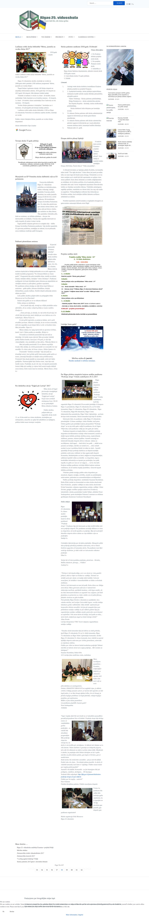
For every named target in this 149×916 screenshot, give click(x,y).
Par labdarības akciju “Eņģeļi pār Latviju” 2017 (32, 386)
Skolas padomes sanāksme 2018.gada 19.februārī (79, 47)
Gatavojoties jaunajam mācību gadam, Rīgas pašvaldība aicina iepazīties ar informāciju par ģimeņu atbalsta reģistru (119, 94)
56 (52, 870)
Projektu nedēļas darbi (69, 254)
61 (77, 870)
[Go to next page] (86, 868)
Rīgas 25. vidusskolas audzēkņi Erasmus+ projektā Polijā (35, 847)
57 (57, 870)
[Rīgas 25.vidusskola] (48, 20)
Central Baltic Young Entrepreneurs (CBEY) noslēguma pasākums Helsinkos (124, 131)
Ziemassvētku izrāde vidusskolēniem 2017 (30, 853)
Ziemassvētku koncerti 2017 (26, 856)
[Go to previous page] (33, 868)
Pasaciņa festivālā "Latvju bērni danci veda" (123, 119)
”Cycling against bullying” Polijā (27, 859)
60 (72, 870)
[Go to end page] (89, 868)
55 (47, 870)
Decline (12, 911)
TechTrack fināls (123, 153)
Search (119, 3)
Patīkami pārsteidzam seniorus (26, 241)
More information (71, 915)
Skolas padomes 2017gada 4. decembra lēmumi (32, 862)
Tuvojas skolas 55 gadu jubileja (27, 141)
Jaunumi (111, 99)
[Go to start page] (29, 868)
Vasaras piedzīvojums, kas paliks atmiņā (124, 105)
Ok (3, 911)
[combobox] (100, 3)
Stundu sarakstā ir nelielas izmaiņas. (82, 361)
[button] (19, 37)
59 (67, 870)
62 (82, 870)
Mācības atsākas (22, 850)
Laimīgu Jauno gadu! (69, 324)
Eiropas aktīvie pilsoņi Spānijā (72, 138)
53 (37, 870)
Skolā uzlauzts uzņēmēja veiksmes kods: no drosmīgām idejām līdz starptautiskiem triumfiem (125, 143)
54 (42, 870)
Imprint (80, 915)
